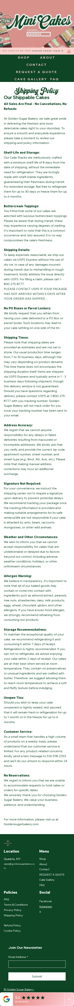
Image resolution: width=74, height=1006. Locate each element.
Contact (44, 869)
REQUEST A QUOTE (52, 874)
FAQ (42, 885)
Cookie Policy (12, 930)
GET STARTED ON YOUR (32, 51)
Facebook (45, 901)
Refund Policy (12, 925)
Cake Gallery (47, 879)
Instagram (45, 906)
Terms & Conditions (16, 904)
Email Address (18, 957)
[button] (69, 51)
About (43, 864)
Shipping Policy (13, 915)
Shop (42, 859)
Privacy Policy (12, 910)
